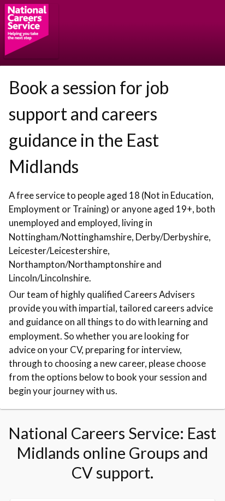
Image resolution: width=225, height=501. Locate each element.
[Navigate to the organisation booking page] (31, 55)
